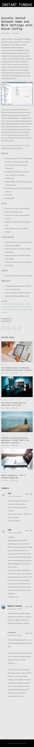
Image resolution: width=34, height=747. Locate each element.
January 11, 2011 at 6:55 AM (14, 496)
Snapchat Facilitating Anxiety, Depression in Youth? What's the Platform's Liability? (15, 440)
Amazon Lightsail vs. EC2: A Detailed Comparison (13, 476)
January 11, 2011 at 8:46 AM (14, 532)
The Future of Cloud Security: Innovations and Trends (14, 404)
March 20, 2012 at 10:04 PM (14, 635)
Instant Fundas (17, 4)
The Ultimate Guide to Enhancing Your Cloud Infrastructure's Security (17, 369)
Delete (31, 494)
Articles (4, 364)
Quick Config (22, 146)
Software (6, 320)
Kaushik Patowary (15, 606)
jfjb (9, 493)
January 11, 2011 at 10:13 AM (15, 609)
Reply (26, 494)
